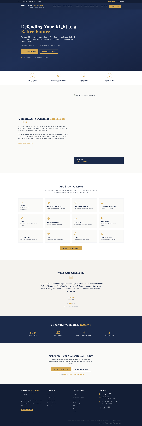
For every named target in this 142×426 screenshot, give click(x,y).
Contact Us (50, 406)
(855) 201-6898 (67, 374)
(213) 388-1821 (23, 1)
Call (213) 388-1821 (62, 369)
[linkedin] (104, 407)
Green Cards (76, 400)
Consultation (115, 6)
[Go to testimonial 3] (72, 303)
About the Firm (51, 397)
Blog (98, 6)
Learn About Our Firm (25, 143)
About (59, 6)
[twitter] (108, 407)
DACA (74, 409)
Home (54, 6)
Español (111, 1)
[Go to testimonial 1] (67, 303)
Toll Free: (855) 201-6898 (35, 1)
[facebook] (100, 407)
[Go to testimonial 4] (74, 303)
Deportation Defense (78, 397)
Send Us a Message (81, 369)
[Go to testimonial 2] (70, 303)
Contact (104, 6)
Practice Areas (68, 6)
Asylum (75, 394)
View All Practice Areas (71, 248)
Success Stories (89, 6)
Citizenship (76, 406)
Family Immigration (78, 403)
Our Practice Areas (48, 51)
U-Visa (75, 411)
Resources (78, 6)
